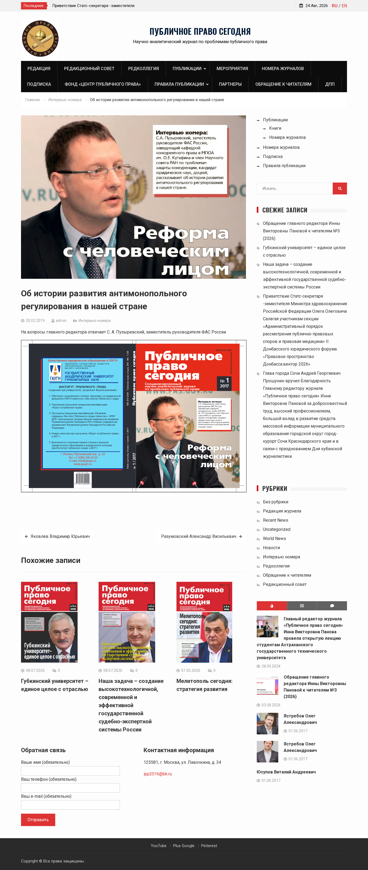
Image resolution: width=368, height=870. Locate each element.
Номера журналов (283, 68)
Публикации (187, 68)
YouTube (158, 845)
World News (274, 538)
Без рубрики (275, 501)
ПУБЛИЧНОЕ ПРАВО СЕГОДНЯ (200, 31)
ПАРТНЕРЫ (230, 84)
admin (61, 320)
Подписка (39, 84)
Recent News (275, 520)
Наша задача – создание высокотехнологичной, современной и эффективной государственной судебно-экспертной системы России (131, 705)
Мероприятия (232, 68)
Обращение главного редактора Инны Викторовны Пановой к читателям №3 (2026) (301, 231)
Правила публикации (179, 84)
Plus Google (184, 845)
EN (344, 5)
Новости (271, 547)
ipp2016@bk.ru (158, 773)
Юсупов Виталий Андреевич (286, 772)
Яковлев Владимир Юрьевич (60, 536)
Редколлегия (143, 68)
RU (335, 5)
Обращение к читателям (283, 84)
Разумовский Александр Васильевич (198, 536)
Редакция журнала (282, 511)
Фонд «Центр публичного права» (103, 84)
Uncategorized (276, 529)
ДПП (330, 84)
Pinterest (209, 845)
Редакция (38, 68)
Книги (275, 128)
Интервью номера (95, 320)
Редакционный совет (89, 68)
